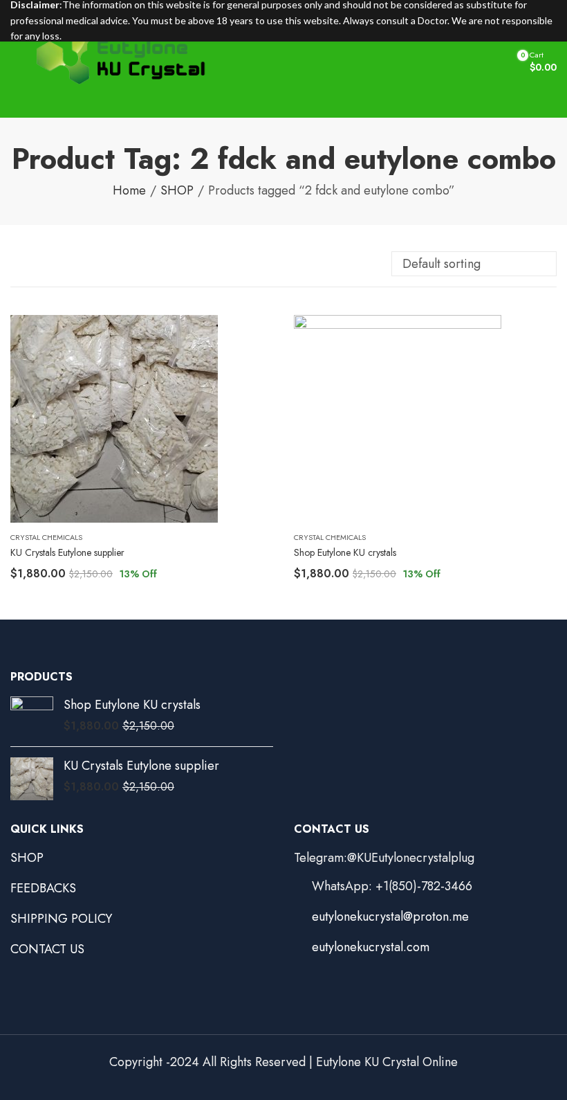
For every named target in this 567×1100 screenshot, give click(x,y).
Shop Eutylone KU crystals (345, 552)
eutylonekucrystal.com (370, 947)
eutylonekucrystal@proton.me (390, 917)
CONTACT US (47, 949)
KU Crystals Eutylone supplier (67, 552)
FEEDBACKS (43, 888)
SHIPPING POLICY (61, 919)
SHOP (177, 190)
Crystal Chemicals (46, 537)
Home (129, 190)
